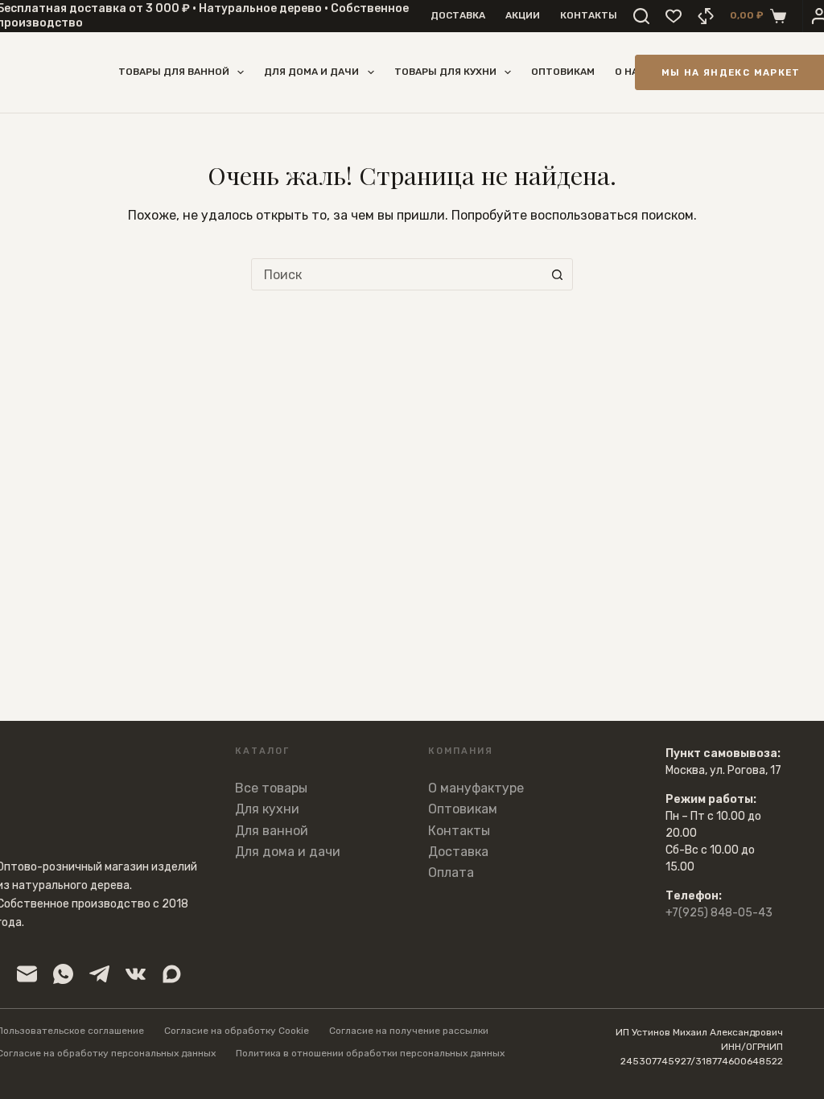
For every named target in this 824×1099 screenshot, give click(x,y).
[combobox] (397, 274)
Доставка (458, 15)
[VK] (136, 974)
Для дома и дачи (311, 71)
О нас (630, 71)
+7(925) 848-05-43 (718, 913)
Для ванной (271, 830)
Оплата (451, 872)
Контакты (588, 15)
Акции (522, 15)
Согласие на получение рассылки (408, 1030)
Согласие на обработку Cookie (236, 1030)
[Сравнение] (706, 16)
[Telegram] (99, 974)
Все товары (271, 788)
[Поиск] (641, 16)
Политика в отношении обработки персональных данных (370, 1053)
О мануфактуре (476, 788)
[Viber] (172, 974)
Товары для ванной (173, 71)
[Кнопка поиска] (557, 274)
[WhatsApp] (63, 974)
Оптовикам (563, 71)
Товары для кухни (445, 71)
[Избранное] (673, 16)
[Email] (27, 974)
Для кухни (267, 809)
